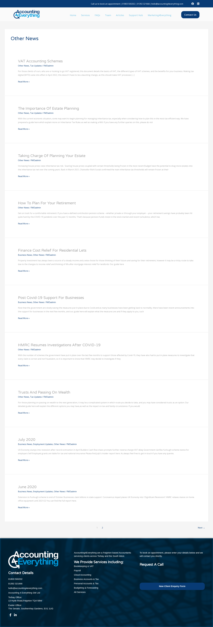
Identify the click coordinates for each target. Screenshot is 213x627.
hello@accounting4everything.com (167, 3)
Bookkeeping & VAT (84, 566)
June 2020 (27, 487)
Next (201, 527)
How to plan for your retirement (47, 203)
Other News (23, 65)
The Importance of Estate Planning (48, 108)
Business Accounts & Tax (86, 579)
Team (108, 15)
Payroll (77, 570)
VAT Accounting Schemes (40, 61)
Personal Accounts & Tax (86, 583)
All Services (80, 592)
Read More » (24, 81)
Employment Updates (43, 444)
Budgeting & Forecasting (86, 588)
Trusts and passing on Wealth (44, 392)
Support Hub (136, 15)
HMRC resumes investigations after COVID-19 (59, 345)
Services (85, 15)
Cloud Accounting (82, 575)
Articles (120, 15)
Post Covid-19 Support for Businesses (51, 297)
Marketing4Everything (159, 15)
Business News (25, 255)
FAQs (97, 15)
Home (73, 15)
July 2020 (26, 439)
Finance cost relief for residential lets (52, 250)
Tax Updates (36, 65)
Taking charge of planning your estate (51, 156)
